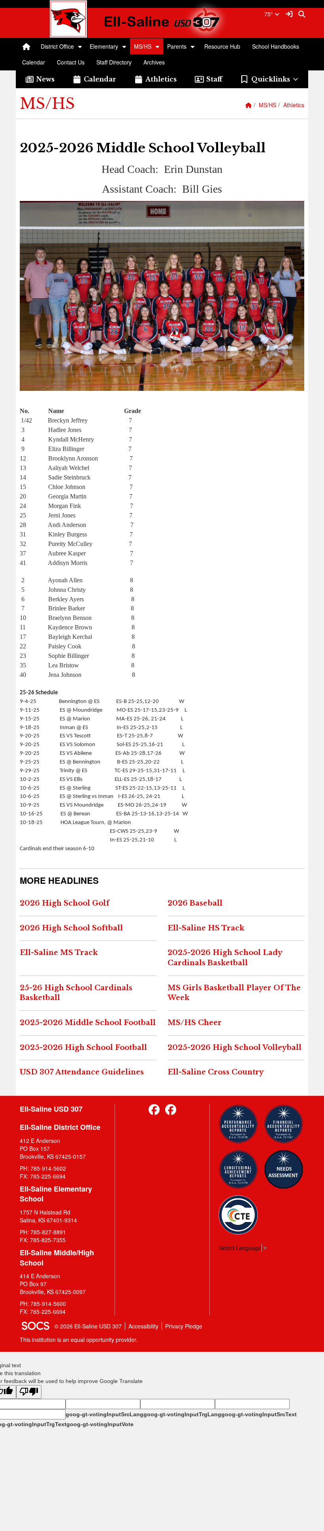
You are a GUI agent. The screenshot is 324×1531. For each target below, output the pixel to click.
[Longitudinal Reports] (238, 1169)
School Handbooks (275, 46)
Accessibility (143, 1326)
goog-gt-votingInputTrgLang (182, 1414)
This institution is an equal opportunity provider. (79, 1339)
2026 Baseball (195, 903)
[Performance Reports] (238, 1124)
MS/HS (142, 46)
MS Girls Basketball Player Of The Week (234, 992)
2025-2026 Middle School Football (88, 1022)
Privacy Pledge (183, 1326)
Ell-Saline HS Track (206, 928)
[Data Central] (238, 1215)
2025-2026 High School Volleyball (234, 1047)
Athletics (293, 105)
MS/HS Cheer (195, 1022)
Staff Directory (114, 62)
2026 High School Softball (71, 928)
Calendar (33, 62)
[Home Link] (26, 46)
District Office (57, 46)
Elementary (104, 46)
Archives (154, 62)
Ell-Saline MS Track (59, 952)
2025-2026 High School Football (83, 1047)
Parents (176, 46)
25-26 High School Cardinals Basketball (76, 992)
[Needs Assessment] (283, 1169)
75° (269, 14)
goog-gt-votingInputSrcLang (104, 1414)
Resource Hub (222, 46)
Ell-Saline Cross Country (216, 1072)
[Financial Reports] (283, 1124)
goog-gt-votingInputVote (100, 1424)
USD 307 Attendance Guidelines (82, 1072)
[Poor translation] (28, 1392)
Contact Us (71, 62)
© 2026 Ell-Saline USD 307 (88, 1326)
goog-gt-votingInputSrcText (259, 1414)
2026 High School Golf (64, 903)
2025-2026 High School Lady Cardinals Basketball (225, 957)
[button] (80, 46)
